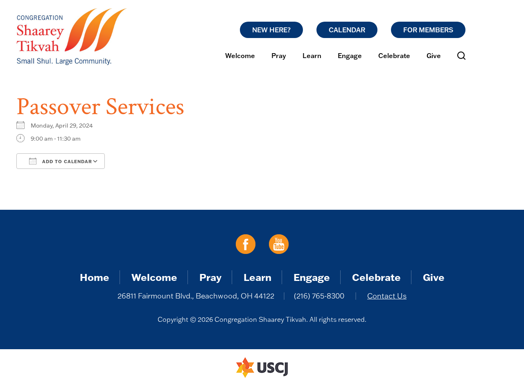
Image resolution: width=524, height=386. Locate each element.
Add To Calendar (66, 161)
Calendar (347, 30)
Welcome (240, 56)
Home (94, 277)
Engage (350, 56)
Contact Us (387, 296)
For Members (428, 30)
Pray (278, 56)
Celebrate (394, 56)
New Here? (271, 30)
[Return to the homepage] (71, 36)
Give (434, 56)
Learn (312, 56)
